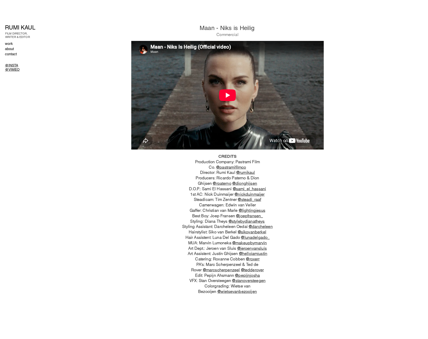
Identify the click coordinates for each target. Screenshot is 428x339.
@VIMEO (12, 69)
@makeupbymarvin (249, 242)
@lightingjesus (252, 210)
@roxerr (253, 258)
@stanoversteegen (249, 280)
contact (11, 54)
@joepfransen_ (249, 215)
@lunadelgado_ (255, 237)
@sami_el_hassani (249, 188)
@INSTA (11, 65)
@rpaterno (222, 183)
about (9, 49)
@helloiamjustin (253, 253)
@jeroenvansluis (252, 248)
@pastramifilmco (231, 167)
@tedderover (252, 269)
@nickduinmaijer (250, 194)
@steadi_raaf (249, 199)
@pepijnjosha (247, 275)
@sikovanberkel (252, 231)
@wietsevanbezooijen (237, 291)
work (9, 43)
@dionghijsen (244, 183)
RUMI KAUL (20, 27)
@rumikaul (245, 172)
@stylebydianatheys (247, 221)
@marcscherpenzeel (221, 269)
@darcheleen (261, 226)
